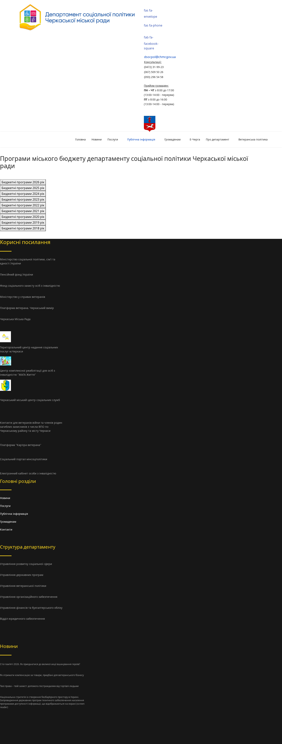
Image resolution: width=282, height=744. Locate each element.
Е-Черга (195, 139)
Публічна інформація (141, 139)
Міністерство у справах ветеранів (22, 297)
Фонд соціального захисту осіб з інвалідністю (30, 285)
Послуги (112, 139)
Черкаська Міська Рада (15, 319)
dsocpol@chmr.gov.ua (160, 57)
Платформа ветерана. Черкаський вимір (27, 308)
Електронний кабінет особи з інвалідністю (28, 473)
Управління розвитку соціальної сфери (26, 564)
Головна (80, 139)
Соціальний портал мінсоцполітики (23, 459)
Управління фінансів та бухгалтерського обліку (31, 607)
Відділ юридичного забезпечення (22, 618)
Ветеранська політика (253, 139)
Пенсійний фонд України (16, 274)
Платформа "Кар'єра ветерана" (20, 445)
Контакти (6, 529)
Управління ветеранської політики (23, 586)
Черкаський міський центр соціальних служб (30, 400)
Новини (97, 139)
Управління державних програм (21, 575)
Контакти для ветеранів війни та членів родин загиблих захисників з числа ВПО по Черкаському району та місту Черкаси (31, 427)
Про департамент (217, 139)
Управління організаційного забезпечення (28, 597)
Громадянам (172, 139)
